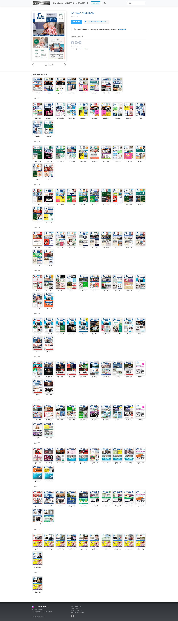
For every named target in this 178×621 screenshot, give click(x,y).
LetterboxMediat (83, 49)
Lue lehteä (77, 22)
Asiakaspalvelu (37, 609)
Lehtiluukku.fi (41, 607)
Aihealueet (80, 3)
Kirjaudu (95, 3)
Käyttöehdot (76, 606)
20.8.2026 (122, 29)
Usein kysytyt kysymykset (42, 611)
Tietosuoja (75, 608)
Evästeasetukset (77, 612)
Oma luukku (58, 3)
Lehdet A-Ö (69, 3)
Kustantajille (76, 610)
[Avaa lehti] (37, 84)
